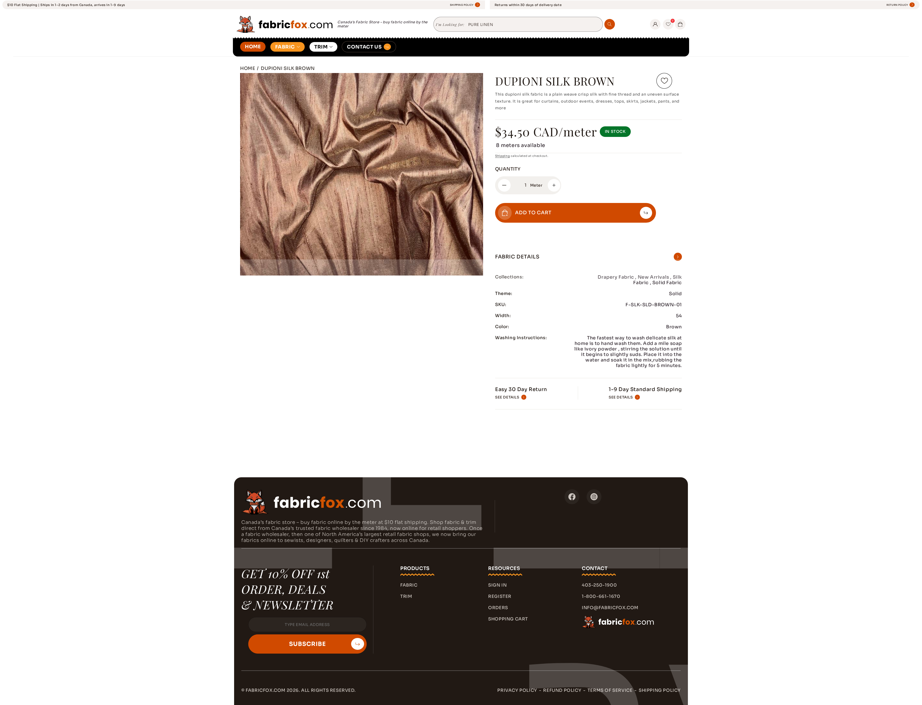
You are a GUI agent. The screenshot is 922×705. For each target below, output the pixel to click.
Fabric (409, 585)
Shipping (502, 156)
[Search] (609, 24)
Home (247, 68)
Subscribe (307, 644)
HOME (253, 47)
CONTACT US (364, 47)
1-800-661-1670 (601, 596)
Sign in (497, 585)
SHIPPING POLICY (462, 4)
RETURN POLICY (897, 4)
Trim (406, 596)
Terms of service (610, 690)
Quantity (507, 169)
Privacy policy (517, 690)
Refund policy (562, 690)
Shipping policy (660, 690)
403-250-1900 (599, 585)
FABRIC (285, 47)
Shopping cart (508, 619)
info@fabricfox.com (610, 607)
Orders (498, 607)
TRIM (321, 47)
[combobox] (534, 25)
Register (499, 596)
